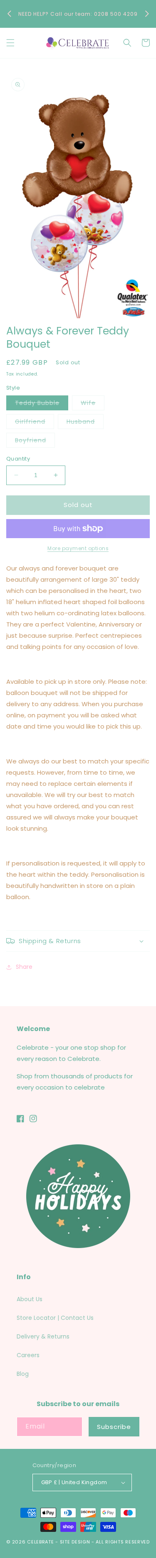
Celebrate (40, 1541)
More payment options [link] (78, 548)
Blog (23, 1374)
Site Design (75, 1541)
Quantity (18, 459)
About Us (29, 1299)
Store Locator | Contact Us (55, 1318)
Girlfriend (34, 423)
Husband (85, 423)
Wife (92, 404)
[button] (10, 43)
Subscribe (114, 1426)
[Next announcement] (147, 14)
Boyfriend (35, 442)
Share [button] (24, 967)
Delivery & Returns (43, 1336)
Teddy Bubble (41, 404)
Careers (28, 1355)
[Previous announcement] (9, 14)
